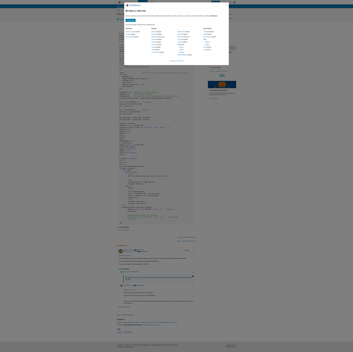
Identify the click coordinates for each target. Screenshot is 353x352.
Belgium (153, 31)
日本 (204, 47)
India (204, 34)
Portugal (180, 39)
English (181, 49)
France (153, 44)
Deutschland (155, 37)
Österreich (180, 37)
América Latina (129, 31)
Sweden (180, 42)
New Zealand (207, 37)
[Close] (227, 5)
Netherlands (181, 31)
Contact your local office (176, 61)
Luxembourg (155, 52)
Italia (152, 49)
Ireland (153, 47)
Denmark (154, 34)
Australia (206, 31)
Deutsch (181, 47)
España (153, 39)
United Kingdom (182, 55)
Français (181, 52)
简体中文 (207, 42)
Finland (153, 42)
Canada (127, 34)
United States (129, 37)
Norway (180, 34)
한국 (204, 49)
